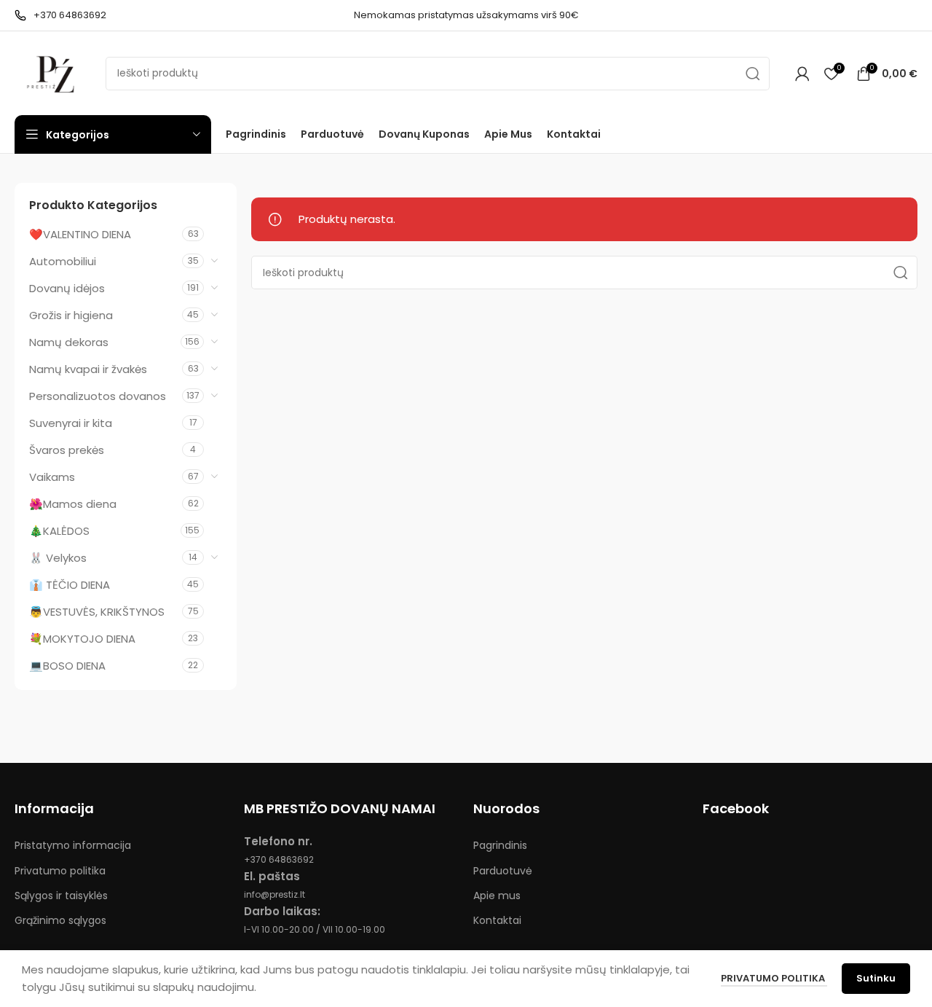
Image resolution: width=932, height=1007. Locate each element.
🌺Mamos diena (72, 504)
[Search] (753, 73)
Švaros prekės (66, 450)
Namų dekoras (68, 342)
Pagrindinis (500, 845)
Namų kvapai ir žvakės (88, 369)
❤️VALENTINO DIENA (80, 234)
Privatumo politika (60, 870)
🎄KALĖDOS (59, 530)
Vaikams (52, 477)
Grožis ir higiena (71, 315)
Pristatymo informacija (73, 845)
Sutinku (876, 978)
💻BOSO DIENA (67, 665)
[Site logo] (53, 72)
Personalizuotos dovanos (97, 396)
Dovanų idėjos (67, 288)
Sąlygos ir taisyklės (61, 895)
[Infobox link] (60, 15)
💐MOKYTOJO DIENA (82, 638)
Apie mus (497, 895)
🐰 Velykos (58, 557)
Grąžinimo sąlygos (60, 920)
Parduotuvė (502, 870)
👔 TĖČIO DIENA (69, 584)
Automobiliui (62, 261)
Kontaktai (497, 920)
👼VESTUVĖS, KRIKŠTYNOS (97, 611)
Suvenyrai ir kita (70, 423)
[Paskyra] (802, 73)
